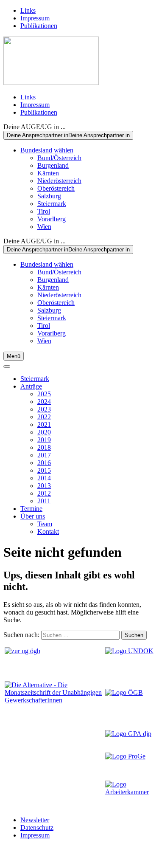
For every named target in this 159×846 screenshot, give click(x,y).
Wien (44, 226)
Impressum (35, 18)
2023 (44, 409)
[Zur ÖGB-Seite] (124, 692)
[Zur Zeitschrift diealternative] (54, 700)
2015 (44, 470)
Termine (31, 508)
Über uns (32, 516)
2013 (44, 485)
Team (44, 523)
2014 (44, 478)
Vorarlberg (51, 219)
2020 (44, 432)
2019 (44, 439)
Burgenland (53, 165)
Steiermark (51, 203)
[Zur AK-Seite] (129, 791)
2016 (44, 462)
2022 (44, 416)
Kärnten (48, 173)
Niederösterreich (59, 180)
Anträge (31, 386)
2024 (44, 401)
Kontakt (48, 531)
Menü (13, 356)
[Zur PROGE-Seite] (125, 756)
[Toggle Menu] (6, 366)
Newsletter (34, 819)
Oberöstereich (56, 188)
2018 (44, 447)
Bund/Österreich (59, 157)
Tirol (43, 211)
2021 (44, 424)
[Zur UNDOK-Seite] (129, 650)
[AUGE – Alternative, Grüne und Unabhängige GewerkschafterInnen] (51, 82)
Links (28, 10)
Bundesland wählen (46, 150)
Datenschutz (36, 827)
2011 (43, 501)
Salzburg (49, 196)
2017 (44, 455)
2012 (44, 493)
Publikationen (38, 25)
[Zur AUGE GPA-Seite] (128, 733)
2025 (44, 394)
